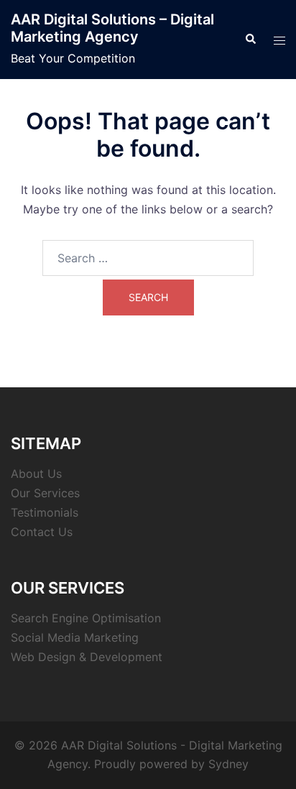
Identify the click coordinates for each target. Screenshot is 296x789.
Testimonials (44, 512)
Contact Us (42, 532)
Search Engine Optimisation (86, 618)
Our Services (45, 493)
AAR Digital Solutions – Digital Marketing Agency (112, 28)
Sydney (228, 764)
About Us (36, 473)
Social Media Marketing (75, 637)
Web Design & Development (86, 657)
